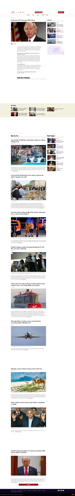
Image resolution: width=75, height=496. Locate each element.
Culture (57, 144)
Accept (73, 494)
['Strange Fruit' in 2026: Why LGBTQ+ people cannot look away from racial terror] (51, 163)
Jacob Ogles (13, 250)
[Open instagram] (23, 12)
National (57, 28)
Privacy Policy (16, 494)
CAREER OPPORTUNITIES (19, 490)
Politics (28, 14)
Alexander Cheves (13, 178)
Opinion (47, 14)
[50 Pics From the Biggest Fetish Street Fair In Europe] (32, 114)
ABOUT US (15, 490)
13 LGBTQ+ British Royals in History (59, 109)
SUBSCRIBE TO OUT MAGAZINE (13, 12)
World (14, 17)
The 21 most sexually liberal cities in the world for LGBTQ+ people (23, 109)
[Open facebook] (18, 12)
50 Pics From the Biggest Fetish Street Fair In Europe (41, 114)
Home (11, 17)
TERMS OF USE (39, 490)
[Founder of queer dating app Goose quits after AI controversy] (51, 157)
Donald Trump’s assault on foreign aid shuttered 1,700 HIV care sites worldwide (27, 248)
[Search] (56, 12)
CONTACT (12, 490)
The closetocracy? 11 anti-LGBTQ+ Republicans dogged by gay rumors (60, 31)
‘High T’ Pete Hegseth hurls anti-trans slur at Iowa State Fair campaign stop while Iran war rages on (59, 153)
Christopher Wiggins (13, 215)
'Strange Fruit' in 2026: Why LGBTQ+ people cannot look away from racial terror (60, 164)
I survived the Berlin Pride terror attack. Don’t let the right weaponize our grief (27, 176)
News (33, 14)
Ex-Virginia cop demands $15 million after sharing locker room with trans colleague (59, 43)
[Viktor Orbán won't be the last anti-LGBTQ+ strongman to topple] (28, 417)
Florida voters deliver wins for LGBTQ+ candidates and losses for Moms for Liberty (59, 37)
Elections (57, 34)
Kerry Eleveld (15, 43)
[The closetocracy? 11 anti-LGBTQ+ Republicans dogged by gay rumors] (51, 30)
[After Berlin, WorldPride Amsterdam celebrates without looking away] (28, 154)
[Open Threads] (22, 12)
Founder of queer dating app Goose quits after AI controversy (60, 158)
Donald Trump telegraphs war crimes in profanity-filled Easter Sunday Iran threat (28, 451)
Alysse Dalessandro (13, 143)
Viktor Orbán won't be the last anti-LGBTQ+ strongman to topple (28, 403)
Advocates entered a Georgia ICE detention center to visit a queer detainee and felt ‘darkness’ (59, 26)
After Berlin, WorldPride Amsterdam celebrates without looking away (28, 141)
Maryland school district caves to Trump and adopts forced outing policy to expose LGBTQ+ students (60, 142)
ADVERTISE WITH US (25, 490)
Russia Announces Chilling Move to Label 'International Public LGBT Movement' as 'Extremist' (23, 115)
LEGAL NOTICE (43, 490)
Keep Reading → (16, 170)
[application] (55, 50)
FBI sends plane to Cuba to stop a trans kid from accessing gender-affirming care (26, 322)
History (43, 14)
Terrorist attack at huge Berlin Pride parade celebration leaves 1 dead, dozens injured (28, 213)
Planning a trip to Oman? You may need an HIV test (26, 369)
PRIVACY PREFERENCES (34, 490)
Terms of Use (21, 494)
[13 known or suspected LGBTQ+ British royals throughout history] (50, 109)
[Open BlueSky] (20, 12)
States (57, 39)
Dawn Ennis (13, 370)
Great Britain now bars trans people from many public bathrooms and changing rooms (41, 110)
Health (38, 14)
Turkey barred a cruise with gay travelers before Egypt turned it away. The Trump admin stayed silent (28, 284)
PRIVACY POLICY (29, 490)
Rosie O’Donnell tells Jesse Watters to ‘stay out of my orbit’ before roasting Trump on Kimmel (59, 147)
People (57, 155)
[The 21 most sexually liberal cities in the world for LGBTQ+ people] (14, 109)
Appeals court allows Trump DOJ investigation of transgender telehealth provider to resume (60, 170)
